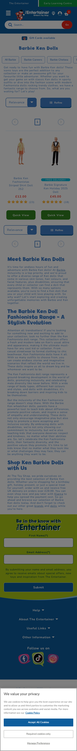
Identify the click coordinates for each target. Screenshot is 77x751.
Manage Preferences (38, 743)
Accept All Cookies (38, 722)
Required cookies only (38, 734)
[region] (38, 719)
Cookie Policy (32, 713)
